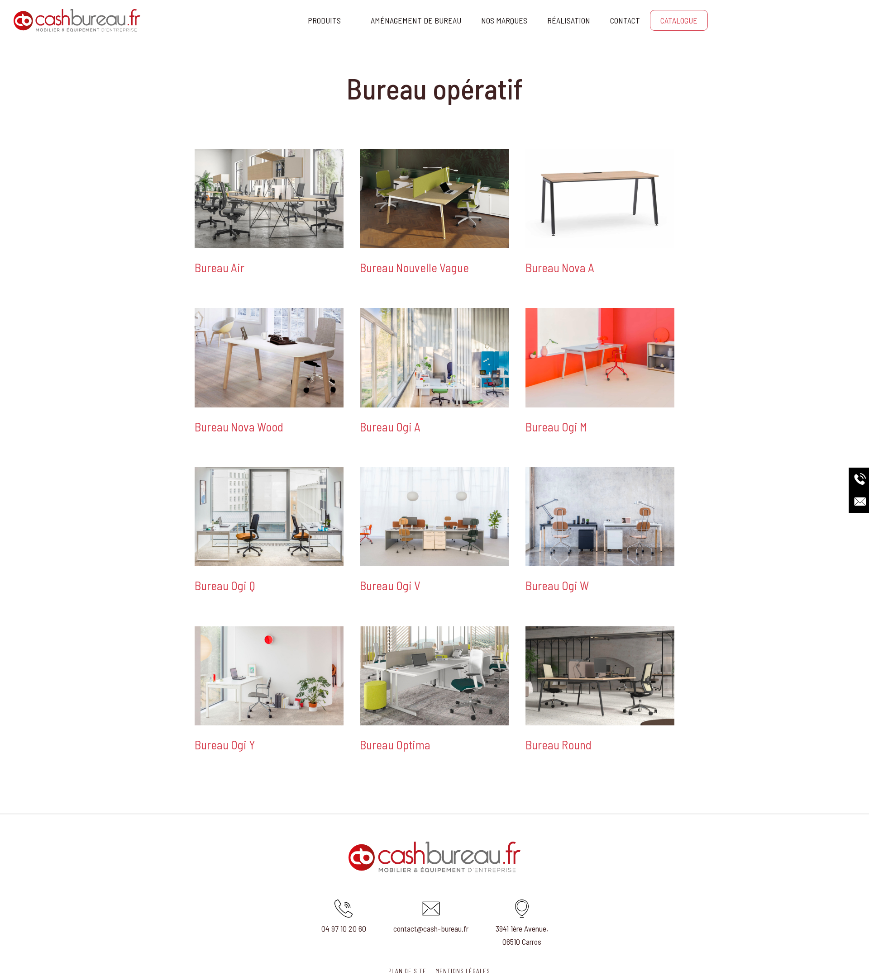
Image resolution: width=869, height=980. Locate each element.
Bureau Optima (395, 744)
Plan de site (407, 971)
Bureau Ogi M (556, 426)
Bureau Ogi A (390, 426)
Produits (324, 20)
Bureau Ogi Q (225, 585)
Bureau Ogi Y (225, 744)
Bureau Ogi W (557, 585)
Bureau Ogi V (390, 585)
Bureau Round (558, 744)
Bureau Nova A (559, 267)
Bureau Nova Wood (239, 426)
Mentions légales (462, 971)
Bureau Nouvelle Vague (414, 267)
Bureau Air (219, 267)
